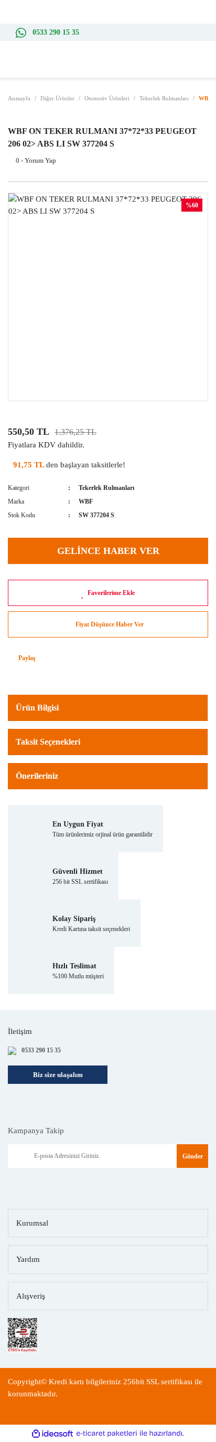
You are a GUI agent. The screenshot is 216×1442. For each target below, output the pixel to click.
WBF (86, 501)
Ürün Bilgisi (37, 707)
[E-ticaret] (106, 1434)
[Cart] (205, 67)
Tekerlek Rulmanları (106, 488)
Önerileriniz (37, 775)
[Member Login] (190, 67)
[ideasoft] (52, 1434)
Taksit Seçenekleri (48, 741)
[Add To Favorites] (108, 593)
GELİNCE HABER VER (108, 551)
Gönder (192, 1156)
